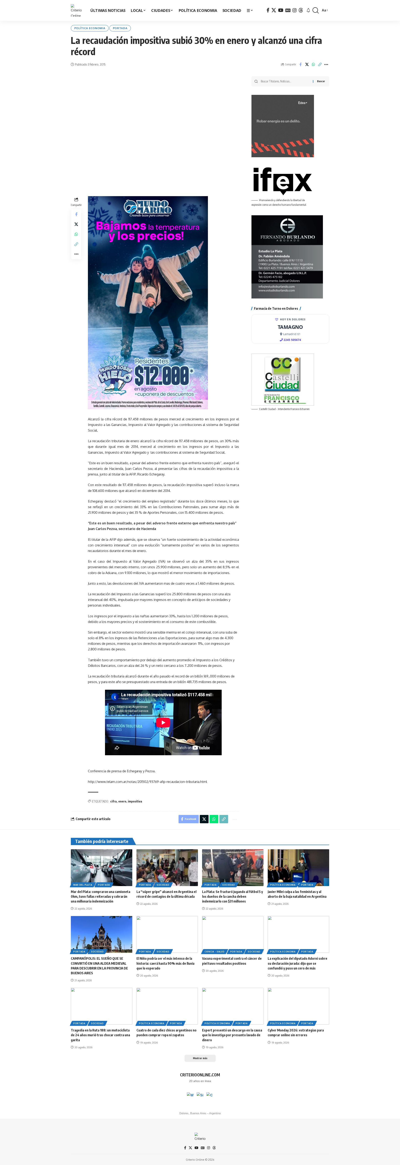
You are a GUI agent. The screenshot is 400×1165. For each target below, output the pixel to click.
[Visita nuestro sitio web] (200, 1095)
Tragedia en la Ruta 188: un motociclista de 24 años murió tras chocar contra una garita (100, 1035)
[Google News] (287, 10)
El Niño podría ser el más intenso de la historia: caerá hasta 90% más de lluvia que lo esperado (165, 963)
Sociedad (163, 885)
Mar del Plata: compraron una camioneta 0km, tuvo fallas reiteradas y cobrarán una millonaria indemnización (100, 896)
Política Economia (89, 28)
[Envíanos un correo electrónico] (209, 1095)
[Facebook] (267, 10)
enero (122, 801)
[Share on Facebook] (300, 64)
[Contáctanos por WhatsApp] (190, 1095)
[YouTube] (280, 10)
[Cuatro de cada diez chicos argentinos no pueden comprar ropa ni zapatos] (167, 1006)
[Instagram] (294, 10)
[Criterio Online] (77, 10)
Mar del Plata (82, 885)
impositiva (135, 801)
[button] (315, 10)
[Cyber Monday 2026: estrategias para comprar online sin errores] (298, 1006)
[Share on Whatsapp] (313, 64)
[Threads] (301, 10)
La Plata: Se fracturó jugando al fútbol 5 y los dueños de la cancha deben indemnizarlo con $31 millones (232, 896)
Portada (120, 28)
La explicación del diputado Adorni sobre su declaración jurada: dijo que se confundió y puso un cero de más (297, 963)
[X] (273, 10)
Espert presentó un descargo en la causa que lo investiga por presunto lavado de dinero (232, 1035)
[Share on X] (307, 64)
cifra (113, 801)
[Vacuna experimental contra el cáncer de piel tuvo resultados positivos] (233, 934)
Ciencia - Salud (215, 951)
